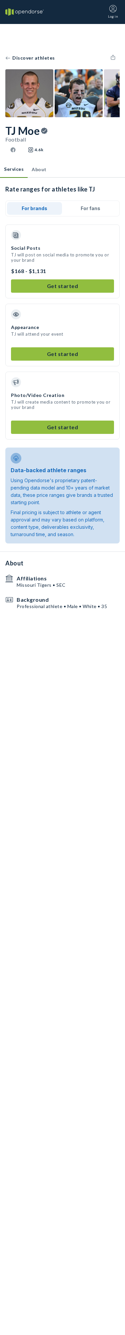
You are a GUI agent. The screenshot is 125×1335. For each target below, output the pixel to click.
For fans (90, 208)
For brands (34, 208)
